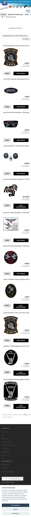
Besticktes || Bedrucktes (15, 14)
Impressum (5, 432)
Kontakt (4, 455)
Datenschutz (5, 438)
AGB (3, 435)
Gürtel (27, 14)
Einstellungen (15, 513)
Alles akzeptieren (15, 505)
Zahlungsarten (5, 452)
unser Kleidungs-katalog (8, 471)
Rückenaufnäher (11, 17)
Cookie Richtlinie (6, 442)
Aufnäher (3, 14)
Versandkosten (6, 448)
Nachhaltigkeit (5, 464)
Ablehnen (15, 509)
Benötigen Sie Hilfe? (11, 1)
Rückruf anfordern (13, 5)
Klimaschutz (5, 468)
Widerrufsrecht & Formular (9, 445)
